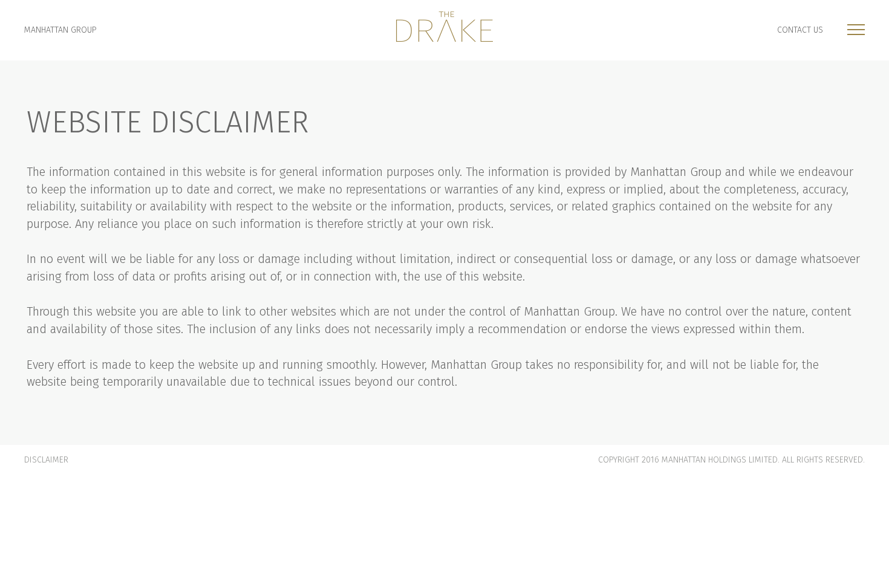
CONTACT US (800, 30)
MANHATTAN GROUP (60, 30)
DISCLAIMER (46, 460)
